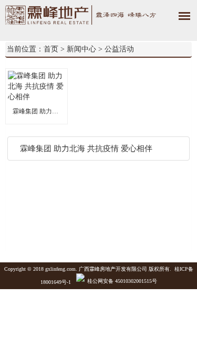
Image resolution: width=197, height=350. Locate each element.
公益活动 (119, 49)
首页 (51, 49)
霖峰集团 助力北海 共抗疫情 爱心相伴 (36, 111)
